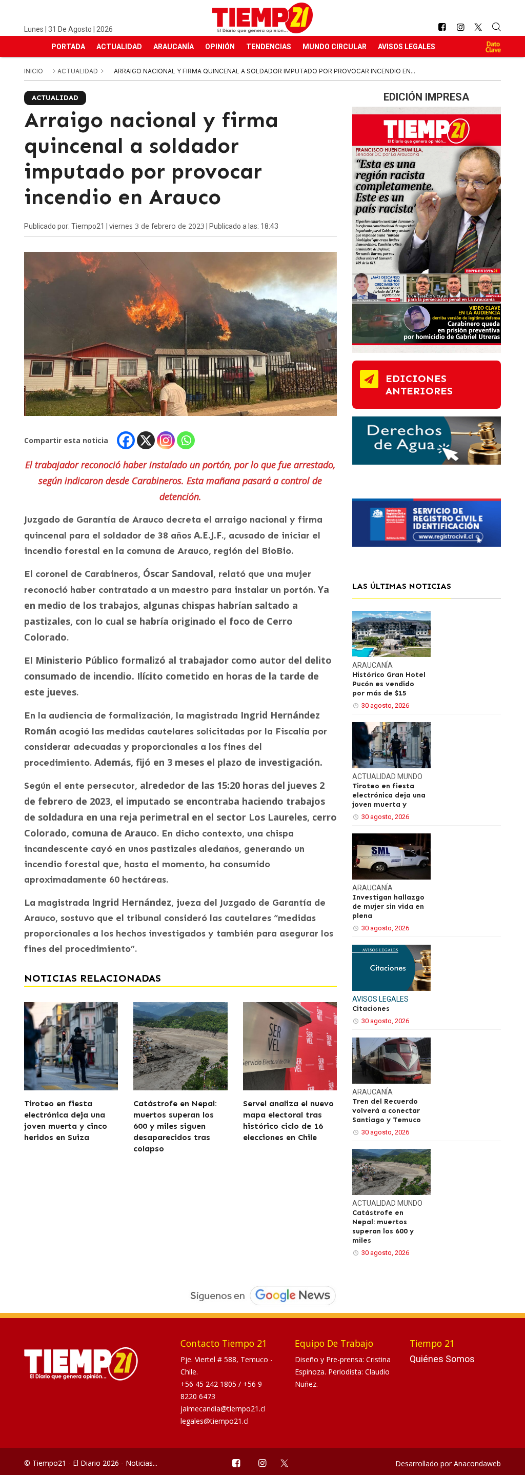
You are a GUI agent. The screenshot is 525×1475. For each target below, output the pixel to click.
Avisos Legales (406, 47)
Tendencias (268, 47)
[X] (146, 440)
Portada (68, 47)
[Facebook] (126, 440)
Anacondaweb (477, 1463)
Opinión (220, 47)
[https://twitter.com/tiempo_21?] (478, 27)
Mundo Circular (334, 47)
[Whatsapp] (186, 440)
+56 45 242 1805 (209, 1384)
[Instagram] (166, 440)
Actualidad (119, 47)
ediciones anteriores (419, 384)
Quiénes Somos (442, 1358)
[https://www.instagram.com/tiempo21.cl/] (460, 27)
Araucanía (173, 47)
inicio (33, 71)
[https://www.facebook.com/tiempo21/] (442, 27)
